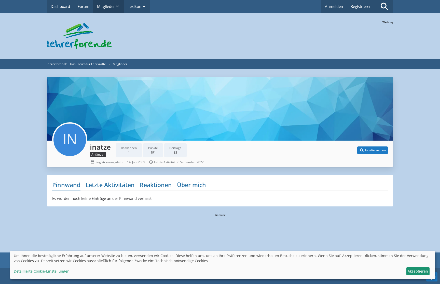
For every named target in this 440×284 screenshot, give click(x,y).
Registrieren (361, 6)
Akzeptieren (418, 271)
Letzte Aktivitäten (110, 185)
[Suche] (384, 6)
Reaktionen (156, 185)
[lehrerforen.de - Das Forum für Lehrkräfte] (220, 35)
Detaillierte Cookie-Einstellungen (42, 271)
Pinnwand (66, 185)
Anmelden (334, 6)
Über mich (191, 185)
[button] (372, 150)
